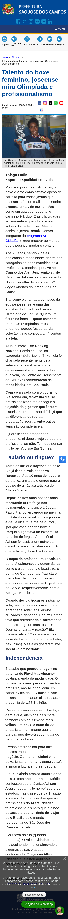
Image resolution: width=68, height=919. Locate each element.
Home (5, 57)
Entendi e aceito (34, 894)
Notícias (16, 57)
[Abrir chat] (59, 910)
